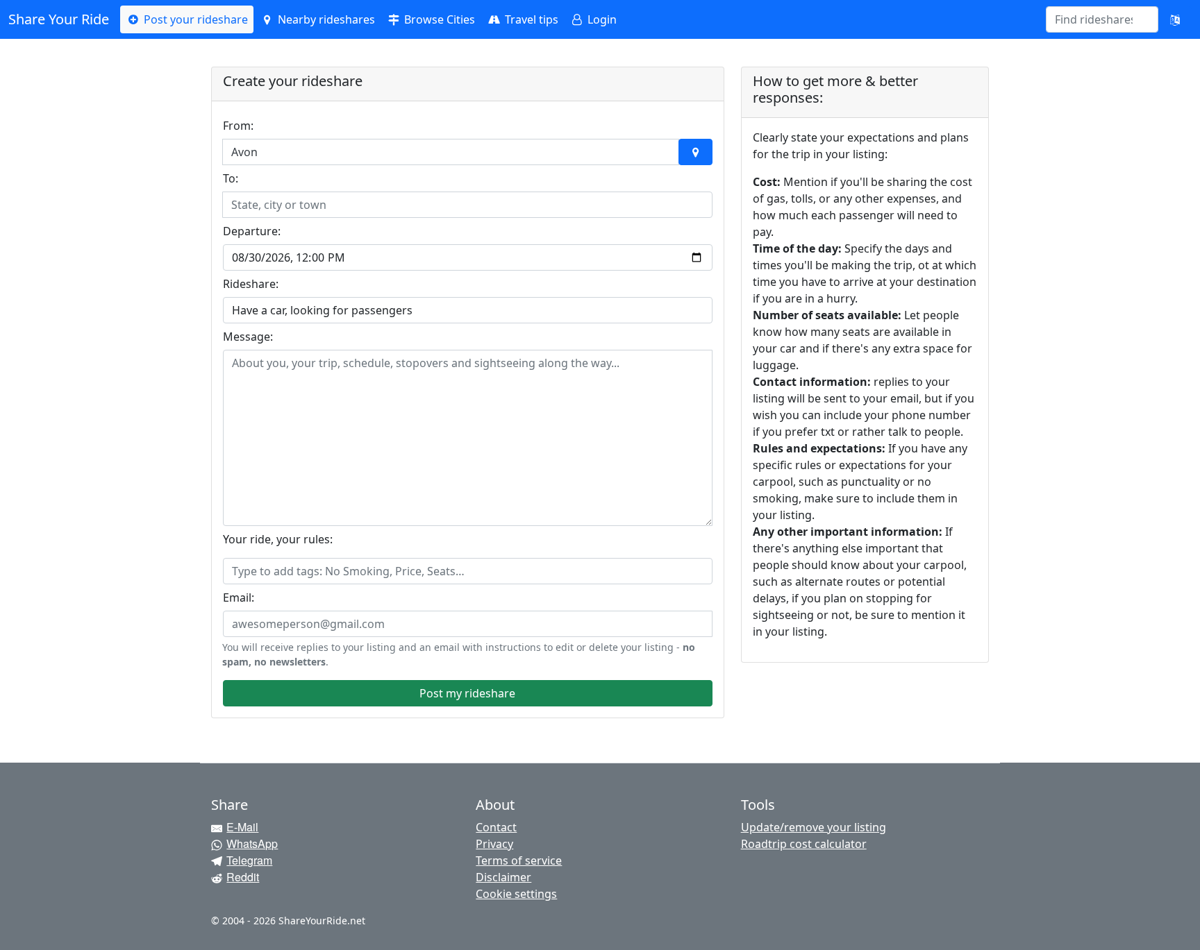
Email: (238, 597)
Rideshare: (250, 283)
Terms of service (519, 860)
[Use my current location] (695, 152)
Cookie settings (516, 893)
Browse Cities (438, 19)
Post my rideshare (467, 693)
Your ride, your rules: (278, 539)
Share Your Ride (58, 19)
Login (601, 19)
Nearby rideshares (325, 19)
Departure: (252, 231)
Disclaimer (503, 877)
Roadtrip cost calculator (804, 843)
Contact (496, 827)
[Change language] (1175, 19)
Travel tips (530, 19)
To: (230, 178)
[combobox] (1094, 19)
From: (238, 125)
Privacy (494, 843)
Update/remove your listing (813, 827)
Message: (248, 336)
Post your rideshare (194, 19)
